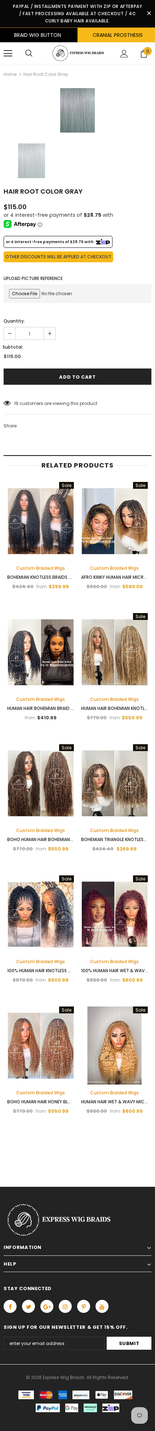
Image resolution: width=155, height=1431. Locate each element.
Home (10, 74)
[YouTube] (102, 1306)
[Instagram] (65, 1306)
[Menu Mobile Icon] (8, 53)
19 (16, 403)
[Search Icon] (28, 53)
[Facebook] (10, 1306)
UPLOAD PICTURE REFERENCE (33, 278)
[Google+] (46, 1306)
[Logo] (77, 53)
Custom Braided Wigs (40, 568)
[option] (77, 110)
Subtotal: (13, 347)
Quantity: (14, 321)
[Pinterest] (83, 1306)
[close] (148, 13)
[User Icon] (124, 53)
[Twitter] (28, 1306)
